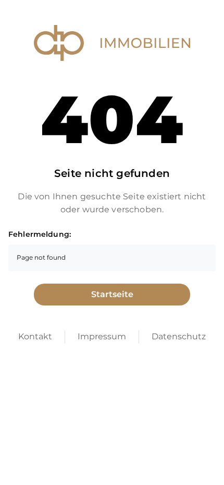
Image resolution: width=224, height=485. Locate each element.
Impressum (102, 336)
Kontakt (35, 336)
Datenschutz (179, 336)
